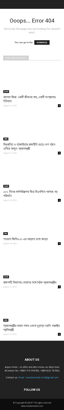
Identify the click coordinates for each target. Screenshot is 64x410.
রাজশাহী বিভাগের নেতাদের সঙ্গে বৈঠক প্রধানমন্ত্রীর (29, 282)
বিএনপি (6, 91)
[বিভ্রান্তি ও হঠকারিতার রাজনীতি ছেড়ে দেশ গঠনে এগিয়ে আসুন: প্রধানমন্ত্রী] (32, 126)
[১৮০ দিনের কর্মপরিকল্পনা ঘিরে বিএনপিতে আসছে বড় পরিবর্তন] (32, 173)
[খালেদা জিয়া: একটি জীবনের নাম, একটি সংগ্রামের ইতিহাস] (32, 79)
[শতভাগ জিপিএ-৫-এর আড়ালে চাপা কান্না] (32, 221)
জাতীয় (5, 139)
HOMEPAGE (42, 42)
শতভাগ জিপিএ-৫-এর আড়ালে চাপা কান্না (25, 239)
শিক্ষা (5, 233)
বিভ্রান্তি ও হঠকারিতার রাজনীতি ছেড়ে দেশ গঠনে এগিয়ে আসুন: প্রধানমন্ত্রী (29, 146)
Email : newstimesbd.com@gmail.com (38, 377)
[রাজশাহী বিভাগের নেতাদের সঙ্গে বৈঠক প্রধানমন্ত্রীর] (32, 264)
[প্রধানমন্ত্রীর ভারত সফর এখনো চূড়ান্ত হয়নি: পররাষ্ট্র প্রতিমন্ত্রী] (32, 307)
